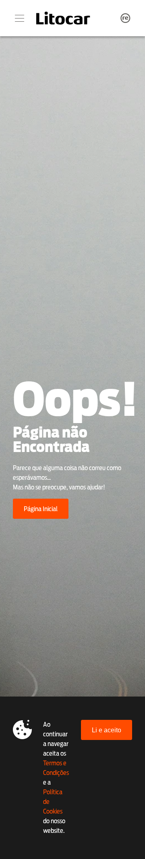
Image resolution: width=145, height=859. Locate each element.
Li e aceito (106, 730)
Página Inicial (41, 509)
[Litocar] (63, 18)
